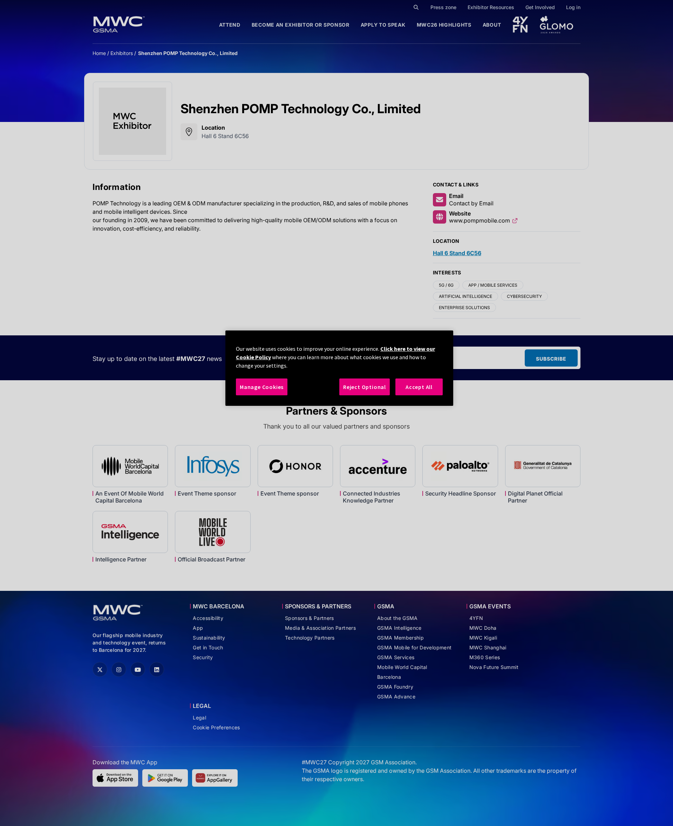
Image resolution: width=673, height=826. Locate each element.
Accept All (419, 386)
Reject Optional (364, 386)
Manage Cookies (262, 386)
